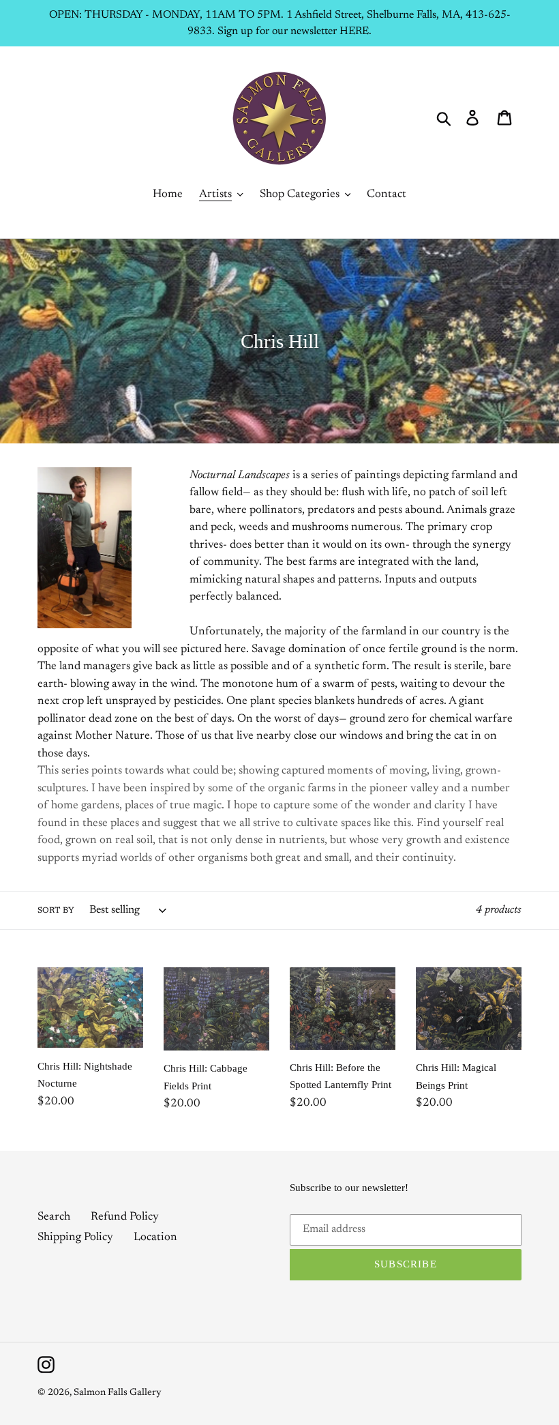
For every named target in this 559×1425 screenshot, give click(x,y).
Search (53, 1217)
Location (155, 1238)
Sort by (55, 911)
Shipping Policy (75, 1238)
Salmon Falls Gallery (118, 1393)
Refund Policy (125, 1217)
